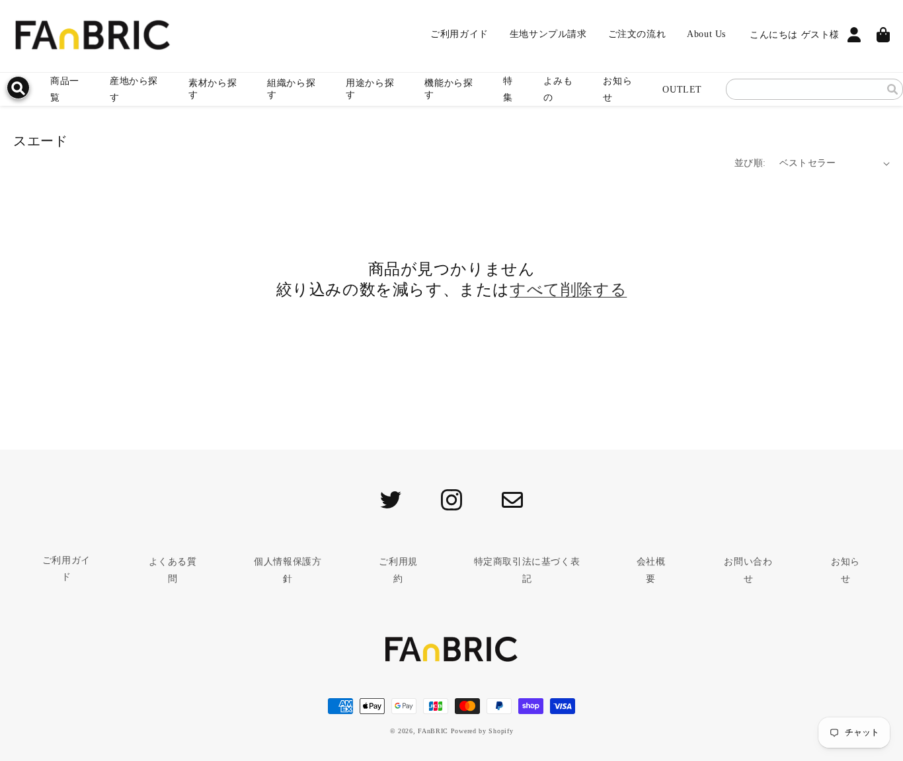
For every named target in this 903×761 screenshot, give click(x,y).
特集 (508, 89)
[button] (217, 89)
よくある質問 (173, 570)
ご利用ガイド (66, 568)
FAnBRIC (433, 731)
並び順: (750, 163)
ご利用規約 (398, 570)
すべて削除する (568, 289)
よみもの (557, 89)
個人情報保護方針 (287, 570)
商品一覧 (64, 89)
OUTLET (682, 90)
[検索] (892, 89)
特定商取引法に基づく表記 (527, 570)
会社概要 (651, 570)
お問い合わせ (748, 570)
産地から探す (134, 89)
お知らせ (617, 89)
